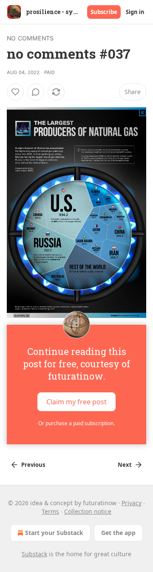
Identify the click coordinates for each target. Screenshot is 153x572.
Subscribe (104, 12)
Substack (34, 554)
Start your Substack (54, 533)
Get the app (118, 533)
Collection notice (87, 511)
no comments (30, 38)
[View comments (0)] (35, 91)
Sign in (135, 12)
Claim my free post (76, 401)
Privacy (132, 503)
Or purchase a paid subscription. (76, 423)
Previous (33, 465)
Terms (50, 511)
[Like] (15, 91)
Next (125, 465)
